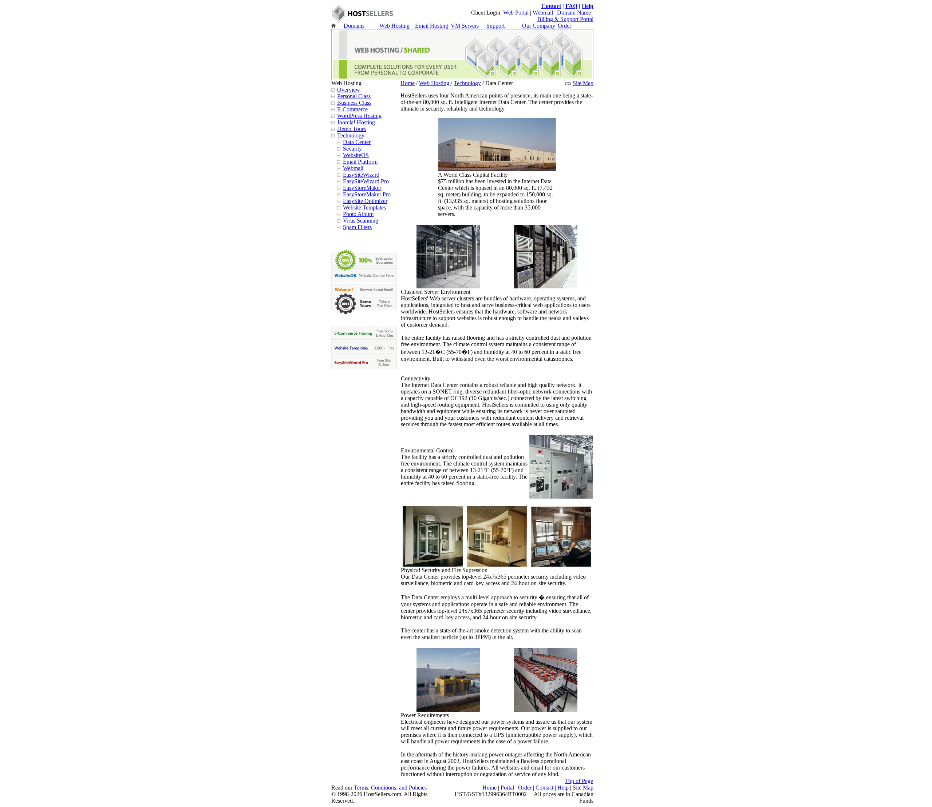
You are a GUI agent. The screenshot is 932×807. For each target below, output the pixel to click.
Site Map (583, 83)
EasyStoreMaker (362, 188)
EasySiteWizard (361, 175)
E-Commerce (352, 109)
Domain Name (574, 12)
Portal (507, 787)
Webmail (543, 12)
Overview (348, 90)
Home (407, 83)
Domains (354, 26)
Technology (350, 135)
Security (352, 148)
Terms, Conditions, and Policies (390, 787)
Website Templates (364, 207)
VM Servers (465, 26)
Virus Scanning (360, 220)
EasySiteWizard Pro (366, 181)
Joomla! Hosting (356, 122)
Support (495, 26)
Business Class (354, 103)
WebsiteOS (356, 155)
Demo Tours (351, 129)
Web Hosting (394, 26)
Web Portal (516, 12)
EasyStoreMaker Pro (367, 194)
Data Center (357, 142)
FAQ (571, 6)
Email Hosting (431, 26)
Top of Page (579, 781)
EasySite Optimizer (365, 201)
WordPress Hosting (359, 116)
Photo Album (358, 214)
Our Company (538, 26)
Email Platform (360, 162)
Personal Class (354, 96)
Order (564, 26)
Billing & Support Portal (565, 19)
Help (587, 6)
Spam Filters (357, 227)
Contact (551, 6)
